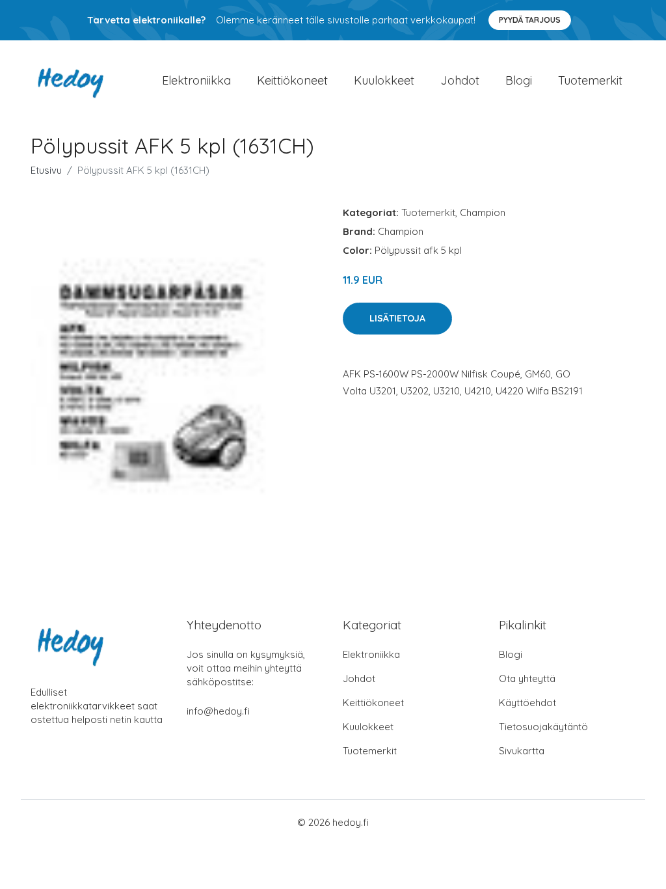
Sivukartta (521, 751)
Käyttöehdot (527, 702)
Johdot (459, 80)
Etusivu (46, 170)
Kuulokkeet (384, 80)
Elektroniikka (196, 80)
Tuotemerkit (590, 80)
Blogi (518, 80)
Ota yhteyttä (527, 678)
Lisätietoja (397, 318)
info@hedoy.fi (218, 711)
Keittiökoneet (292, 80)
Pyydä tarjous (530, 20)
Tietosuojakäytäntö (543, 726)
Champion (482, 212)
